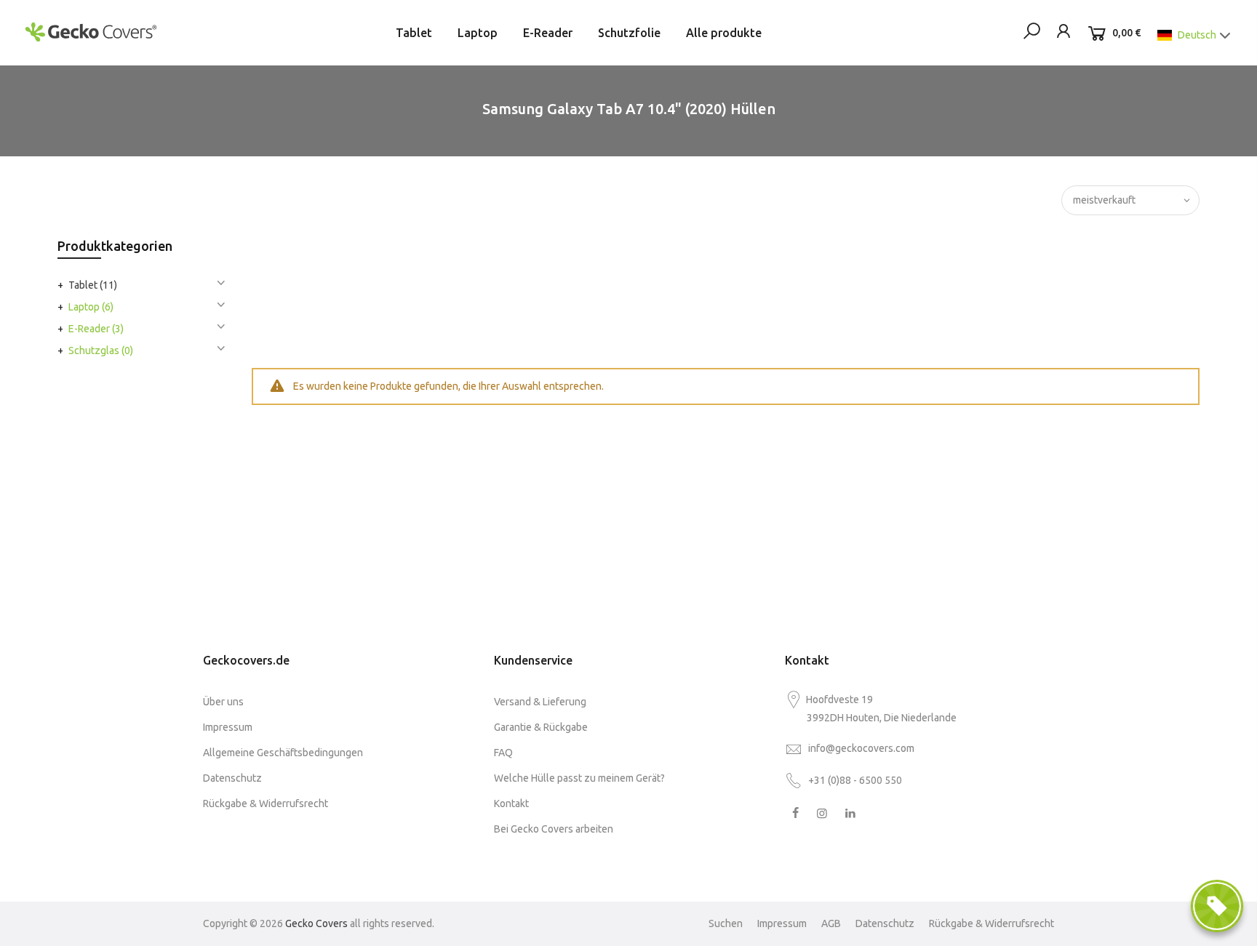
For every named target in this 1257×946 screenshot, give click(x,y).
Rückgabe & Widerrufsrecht (265, 803)
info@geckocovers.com (861, 748)
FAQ (503, 752)
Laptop (478, 32)
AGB (831, 923)
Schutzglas (100, 350)
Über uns (223, 702)
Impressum (227, 727)
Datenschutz (232, 778)
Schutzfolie (629, 32)
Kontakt (511, 803)
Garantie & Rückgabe (541, 727)
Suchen (726, 923)
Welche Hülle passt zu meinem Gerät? (579, 778)
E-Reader (547, 32)
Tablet (414, 32)
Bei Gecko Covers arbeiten (553, 829)
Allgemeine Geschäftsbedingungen (283, 752)
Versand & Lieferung (540, 702)
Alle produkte (724, 32)
